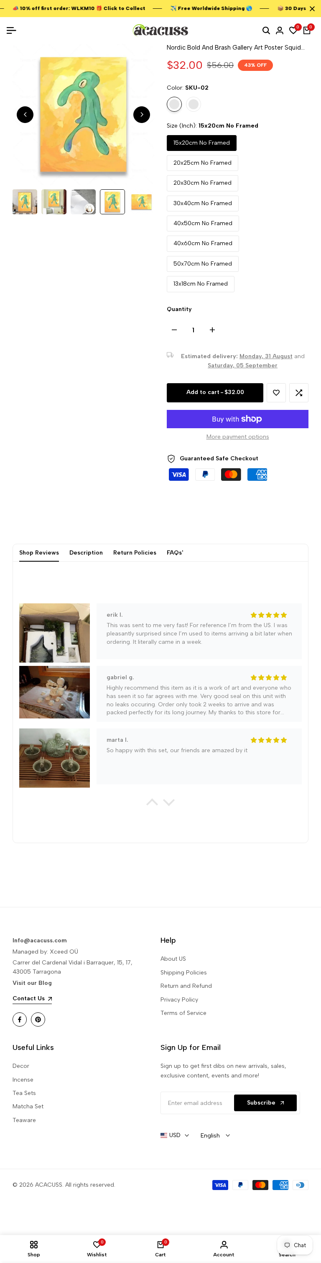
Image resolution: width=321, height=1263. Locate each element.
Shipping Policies (183, 972)
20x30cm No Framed (202, 182)
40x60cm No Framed (202, 243)
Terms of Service (183, 1013)
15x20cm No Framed (201, 142)
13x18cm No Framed (200, 283)
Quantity (179, 309)
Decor (21, 1066)
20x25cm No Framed (202, 162)
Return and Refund (186, 985)
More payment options (237, 436)
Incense (23, 1079)
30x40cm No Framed (202, 203)
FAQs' (175, 552)
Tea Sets (24, 1093)
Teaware (24, 1120)
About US (173, 958)
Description (86, 552)
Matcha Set (28, 1106)
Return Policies (134, 552)
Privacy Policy (179, 999)
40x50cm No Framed (202, 223)
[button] (276, 392)
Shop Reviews (39, 552)
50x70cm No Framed (202, 263)
